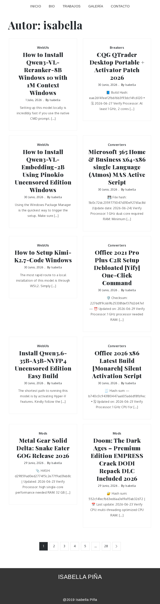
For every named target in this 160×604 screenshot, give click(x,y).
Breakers (117, 48)
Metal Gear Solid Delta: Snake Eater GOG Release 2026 (43, 448)
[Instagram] (74, 588)
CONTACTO (120, 6)
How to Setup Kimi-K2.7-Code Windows (43, 256)
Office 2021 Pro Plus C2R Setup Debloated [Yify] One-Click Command (117, 268)
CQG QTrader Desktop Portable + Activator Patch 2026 (117, 66)
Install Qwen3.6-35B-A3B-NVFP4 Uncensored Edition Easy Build (43, 364)
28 (106, 546)
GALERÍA (95, 6)
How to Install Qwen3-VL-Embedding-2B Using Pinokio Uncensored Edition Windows (43, 171)
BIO (52, 6)
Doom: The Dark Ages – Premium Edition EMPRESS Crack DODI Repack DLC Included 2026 (117, 459)
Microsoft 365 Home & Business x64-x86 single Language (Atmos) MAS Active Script (117, 167)
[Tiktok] (85, 588)
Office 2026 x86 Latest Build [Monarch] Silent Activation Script (117, 364)
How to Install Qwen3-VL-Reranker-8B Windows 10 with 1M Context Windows (43, 74)
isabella (55, 100)
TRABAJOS (72, 6)
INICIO (35, 6)
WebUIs (43, 48)
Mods (43, 433)
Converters (117, 145)
